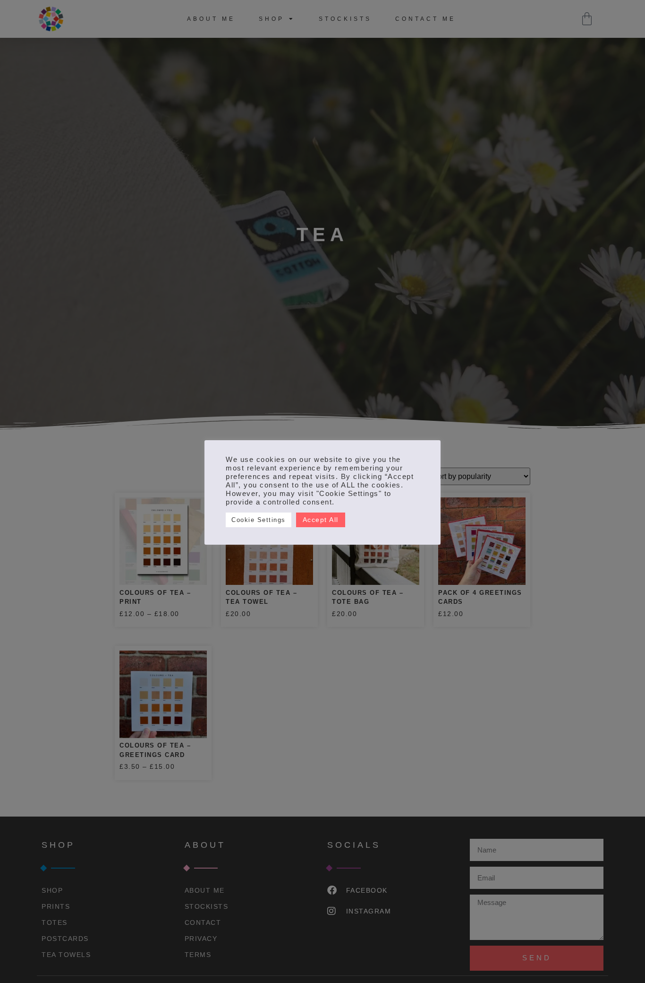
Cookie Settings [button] (258, 519)
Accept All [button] (321, 519)
